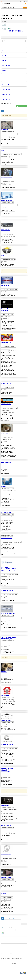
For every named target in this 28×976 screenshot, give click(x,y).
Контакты (14, 963)
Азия (13, 30)
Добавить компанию (22, 106)
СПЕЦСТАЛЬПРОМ (7, 590)
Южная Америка (18, 30)
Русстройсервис (6, 65)
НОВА (3, 150)
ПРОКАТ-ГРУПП (6, 463)
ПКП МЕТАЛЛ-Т (6, 512)
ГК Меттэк (4, 79)
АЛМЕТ (3, 893)
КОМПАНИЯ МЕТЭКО (8, 613)
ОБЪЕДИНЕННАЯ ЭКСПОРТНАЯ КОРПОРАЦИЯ (7, 769)
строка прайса (4, 350)
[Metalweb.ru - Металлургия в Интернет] (5, 3)
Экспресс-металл (6, 75)
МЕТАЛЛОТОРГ (6, 342)
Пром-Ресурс (5, 55)
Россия (9, 25)
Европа (9, 30)
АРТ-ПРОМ (4, 129)
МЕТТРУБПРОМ (6, 877)
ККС (2, 255)
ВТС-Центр (5, 46)
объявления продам (5, 348)
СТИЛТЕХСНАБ (6, 854)
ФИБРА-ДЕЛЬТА (6, 805)
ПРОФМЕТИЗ (5, 433)
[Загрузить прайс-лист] (23, 1)
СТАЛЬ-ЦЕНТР (6, 404)
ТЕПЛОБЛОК (5, 695)
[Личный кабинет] (26, 1)
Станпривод (5, 285)
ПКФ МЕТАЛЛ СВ (6, 383)
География (6, 932)
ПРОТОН (4, 672)
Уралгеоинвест (6, 99)
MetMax (4, 70)
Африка (10, 31)
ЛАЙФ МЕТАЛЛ (6, 89)
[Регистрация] (24, 1)
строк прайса (4, 207)
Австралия (14, 31)
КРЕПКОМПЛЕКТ (6, 94)
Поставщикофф (6, 50)
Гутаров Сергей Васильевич (6, 309)
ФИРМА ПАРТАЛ (6, 177)
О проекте (14, 960)
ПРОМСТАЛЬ (5, 230)
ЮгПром (4, 60)
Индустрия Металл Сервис (8, 84)
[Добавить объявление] (21, 1)
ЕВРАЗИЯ (4, 486)
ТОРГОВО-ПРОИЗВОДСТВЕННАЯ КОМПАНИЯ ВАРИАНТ (8, 569)
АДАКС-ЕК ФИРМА (7, 200)
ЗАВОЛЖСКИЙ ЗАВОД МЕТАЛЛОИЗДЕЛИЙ (8, 638)
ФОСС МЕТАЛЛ (6, 720)
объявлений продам (5, 410)
